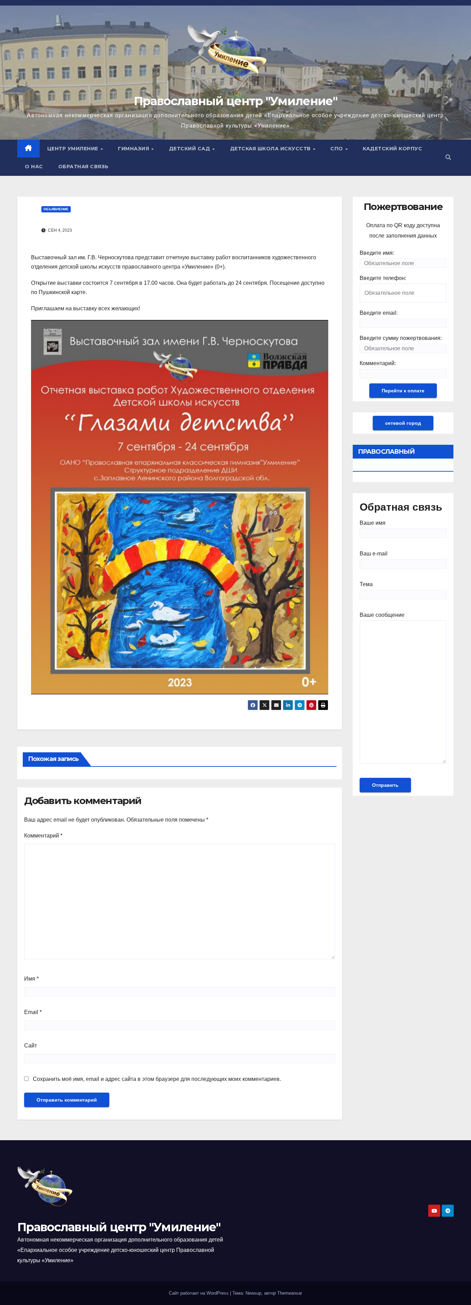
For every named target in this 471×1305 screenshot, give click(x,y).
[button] (448, 157)
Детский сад (190, 148)
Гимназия (134, 148)
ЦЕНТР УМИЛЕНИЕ (73, 148)
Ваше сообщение (382, 615)
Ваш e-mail (374, 553)
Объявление (56, 209)
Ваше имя (372, 523)
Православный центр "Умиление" (235, 101)
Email (33, 1012)
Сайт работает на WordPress (199, 1293)
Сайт (30, 1045)
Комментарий (43, 836)
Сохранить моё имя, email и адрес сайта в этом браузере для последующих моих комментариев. (157, 1079)
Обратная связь (83, 166)
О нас (34, 166)
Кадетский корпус (392, 148)
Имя (31, 979)
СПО (337, 148)
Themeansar (289, 1293)
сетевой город (403, 423)
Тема (366, 584)
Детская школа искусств (271, 148)
